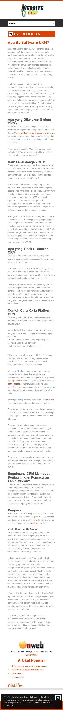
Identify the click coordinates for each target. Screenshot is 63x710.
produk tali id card (15, 685)
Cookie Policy (9, 705)
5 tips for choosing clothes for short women (29, 666)
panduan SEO (14, 684)
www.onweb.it (31, 654)
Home (16, 34)
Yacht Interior (17, 673)
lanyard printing (18, 677)
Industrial (27, 34)
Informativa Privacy (42, 703)
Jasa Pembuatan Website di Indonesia (28, 669)
